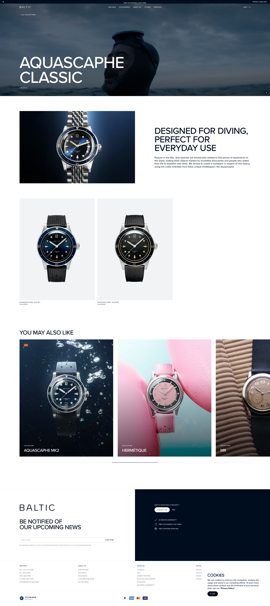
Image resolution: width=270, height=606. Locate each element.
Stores (148, 7)
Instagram (200, 570)
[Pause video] (266, 92)
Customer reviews (86, 579)
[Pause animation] (3, 2)
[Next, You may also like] (246, 399)
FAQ (173, 510)
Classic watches (27, 579)
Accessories (124, 7)
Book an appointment (146, 579)
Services (158, 7)
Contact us (162, 510)
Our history (83, 570)
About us (137, 7)
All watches (25, 573)
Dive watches (25, 576)
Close (212, 594)
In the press (83, 582)
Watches (112, 7)
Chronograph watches (29, 582)
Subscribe (109, 540)
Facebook (200, 576)
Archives (82, 573)
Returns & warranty (146, 585)
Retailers (141, 582)
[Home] (25, 7)
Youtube (199, 573)
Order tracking (144, 576)
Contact (140, 570)
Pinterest (200, 579)
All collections (29, 14)
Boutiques (82, 576)
